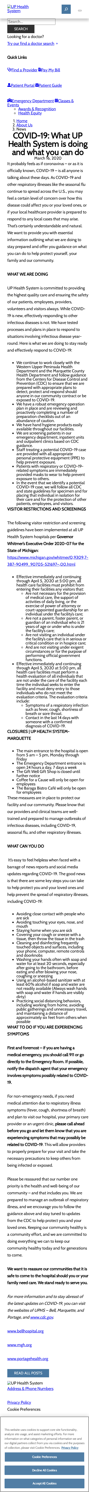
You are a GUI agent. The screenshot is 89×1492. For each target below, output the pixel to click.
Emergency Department (33, 100)
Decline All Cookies (44, 1470)
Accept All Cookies (44, 1483)
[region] (44, 1454)
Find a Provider (24, 70)
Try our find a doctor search (30, 43)
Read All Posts (28, 1373)
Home (21, 120)
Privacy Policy (19, 1402)
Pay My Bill (50, 70)
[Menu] (80, 10)
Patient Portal (22, 85)
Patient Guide (50, 85)
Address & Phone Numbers (30, 1388)
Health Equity (30, 113)
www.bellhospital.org (25, 1331)
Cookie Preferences (44, 1457)
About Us (24, 125)
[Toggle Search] (66, 9)
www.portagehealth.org (27, 1358)
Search (21, 29)
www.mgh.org (19, 1344)
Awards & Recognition (37, 108)
